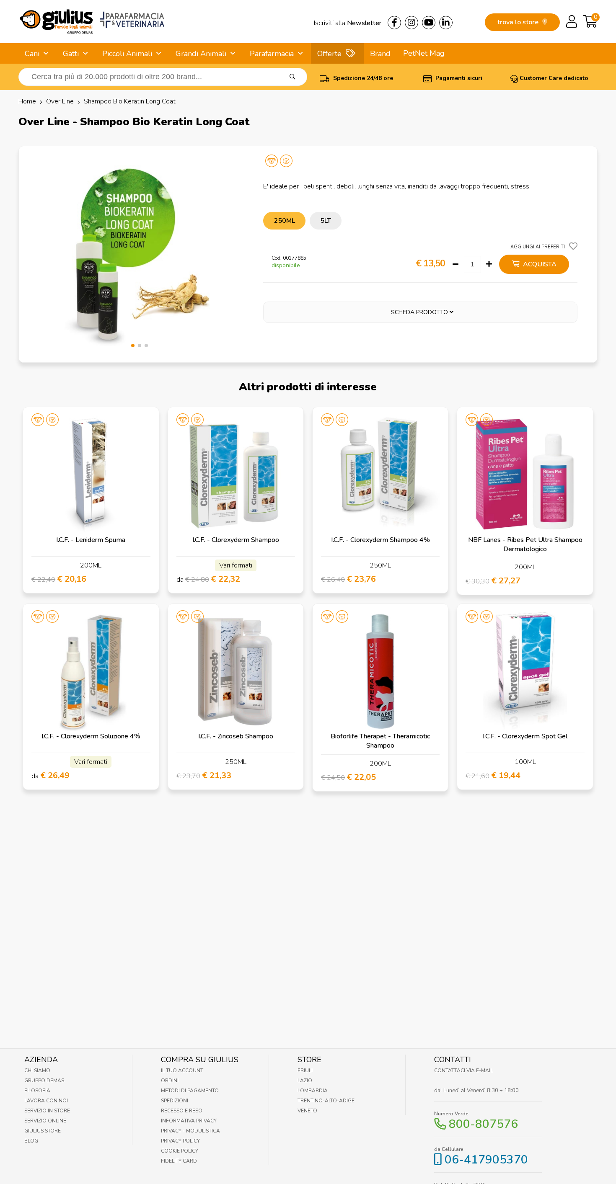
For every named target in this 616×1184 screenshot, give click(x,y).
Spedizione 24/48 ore (362, 78)
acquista (538, 264)
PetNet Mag (424, 53)
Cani (32, 54)
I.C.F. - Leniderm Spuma (90, 539)
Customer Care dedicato (554, 78)
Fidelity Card (179, 1161)
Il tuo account (182, 1070)
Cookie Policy (179, 1151)
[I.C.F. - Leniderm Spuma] (90, 474)
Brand (380, 54)
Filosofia (37, 1090)
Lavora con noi (46, 1100)
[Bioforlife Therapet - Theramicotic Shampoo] (380, 671)
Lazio (305, 1080)
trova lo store (518, 22)
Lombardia (313, 1090)
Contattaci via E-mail (463, 1070)
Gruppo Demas (44, 1080)
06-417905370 (486, 1160)
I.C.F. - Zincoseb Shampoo (235, 736)
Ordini (170, 1080)
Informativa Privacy (189, 1120)
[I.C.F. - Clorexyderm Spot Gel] (525, 671)
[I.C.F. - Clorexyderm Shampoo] (235, 474)
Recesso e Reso (181, 1110)
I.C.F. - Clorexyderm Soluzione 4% (90, 736)
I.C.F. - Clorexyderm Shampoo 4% (380, 539)
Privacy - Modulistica (190, 1130)
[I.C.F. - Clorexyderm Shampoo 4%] (380, 474)
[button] (133, 345)
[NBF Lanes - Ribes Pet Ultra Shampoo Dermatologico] (525, 474)
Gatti (71, 54)
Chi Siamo (37, 1070)
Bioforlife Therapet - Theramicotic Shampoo (380, 741)
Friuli (305, 1070)
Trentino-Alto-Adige (326, 1100)
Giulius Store (42, 1130)
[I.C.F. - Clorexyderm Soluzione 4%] (90, 671)
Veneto (307, 1110)
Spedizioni (174, 1100)
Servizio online (45, 1120)
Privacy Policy (180, 1141)
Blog (31, 1141)
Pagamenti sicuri (458, 78)
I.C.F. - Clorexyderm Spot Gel (525, 736)
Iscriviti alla (347, 23)
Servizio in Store (47, 1110)
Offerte (329, 54)
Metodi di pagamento (190, 1090)
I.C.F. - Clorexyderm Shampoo (235, 539)
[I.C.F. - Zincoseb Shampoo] (235, 671)
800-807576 (483, 1124)
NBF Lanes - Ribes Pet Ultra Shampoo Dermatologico (525, 544)
